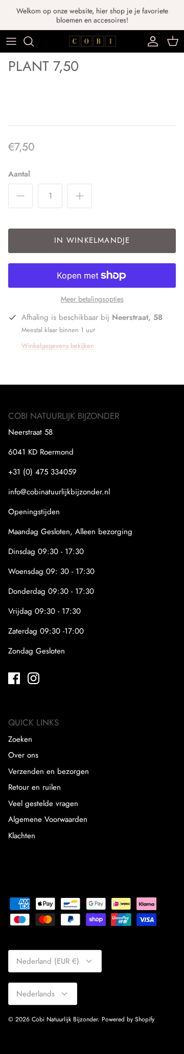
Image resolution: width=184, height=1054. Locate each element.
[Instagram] (33, 678)
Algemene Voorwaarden (47, 819)
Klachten (21, 835)
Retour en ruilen (34, 787)
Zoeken (20, 739)
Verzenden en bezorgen (48, 771)
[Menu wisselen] (11, 41)
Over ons (23, 755)
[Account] (150, 41)
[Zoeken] (33, 41)
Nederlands (35, 993)
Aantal (19, 174)
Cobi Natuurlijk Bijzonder (65, 1019)
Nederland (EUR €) (47, 961)
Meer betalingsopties (92, 299)
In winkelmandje (92, 240)
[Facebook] (14, 678)
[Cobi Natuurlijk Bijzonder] (92, 41)
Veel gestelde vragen (43, 803)
